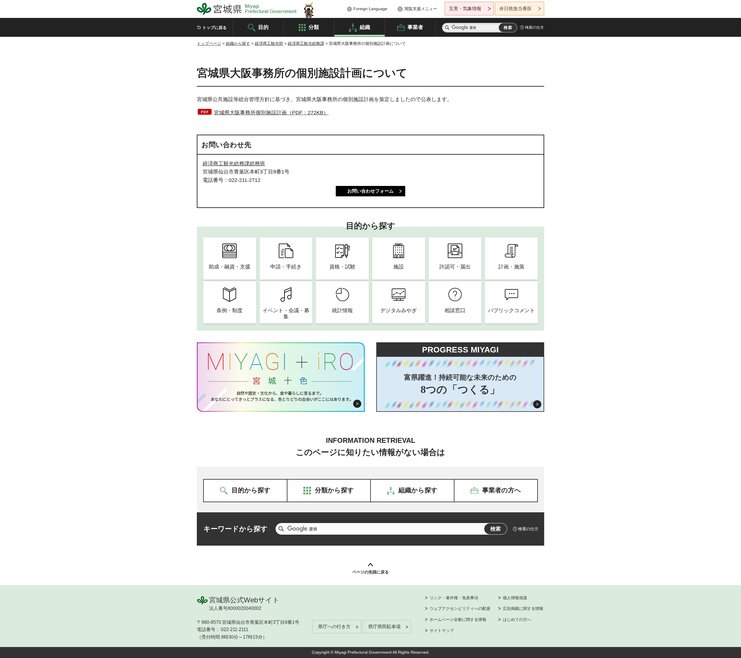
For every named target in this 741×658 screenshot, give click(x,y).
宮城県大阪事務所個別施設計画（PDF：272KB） (271, 113)
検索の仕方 (534, 27)
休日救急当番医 (515, 8)
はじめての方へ (517, 619)
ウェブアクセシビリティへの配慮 (460, 608)
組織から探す (238, 43)
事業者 (415, 27)
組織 (365, 27)
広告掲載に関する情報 (523, 608)
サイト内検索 (447, 27)
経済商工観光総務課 (306, 43)
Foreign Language (370, 8)
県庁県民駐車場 (384, 626)
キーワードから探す (235, 529)
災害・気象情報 (465, 8)
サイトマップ (442, 630)
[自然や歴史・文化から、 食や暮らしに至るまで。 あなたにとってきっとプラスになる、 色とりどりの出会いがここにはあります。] (281, 396)
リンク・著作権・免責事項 (454, 597)
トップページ (209, 43)
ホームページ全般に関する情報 (458, 619)
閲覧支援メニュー (421, 8)
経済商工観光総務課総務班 (234, 164)
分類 (314, 27)
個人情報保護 (515, 597)
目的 (263, 27)
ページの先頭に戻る (370, 572)
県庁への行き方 (334, 626)
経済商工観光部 (269, 43)
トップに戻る (214, 27)
